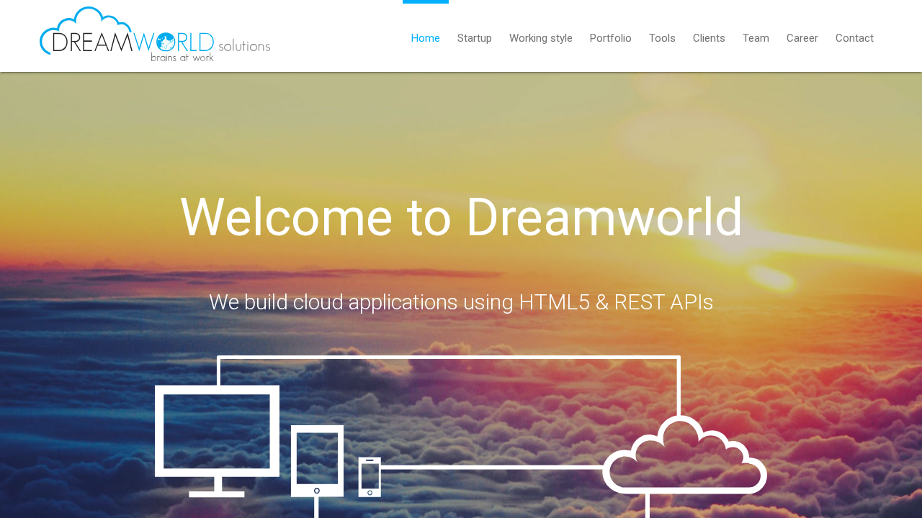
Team (756, 38)
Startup (474, 38)
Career (802, 38)
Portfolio (611, 38)
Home (425, 38)
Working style (541, 38)
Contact (855, 38)
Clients (709, 38)
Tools (662, 38)
